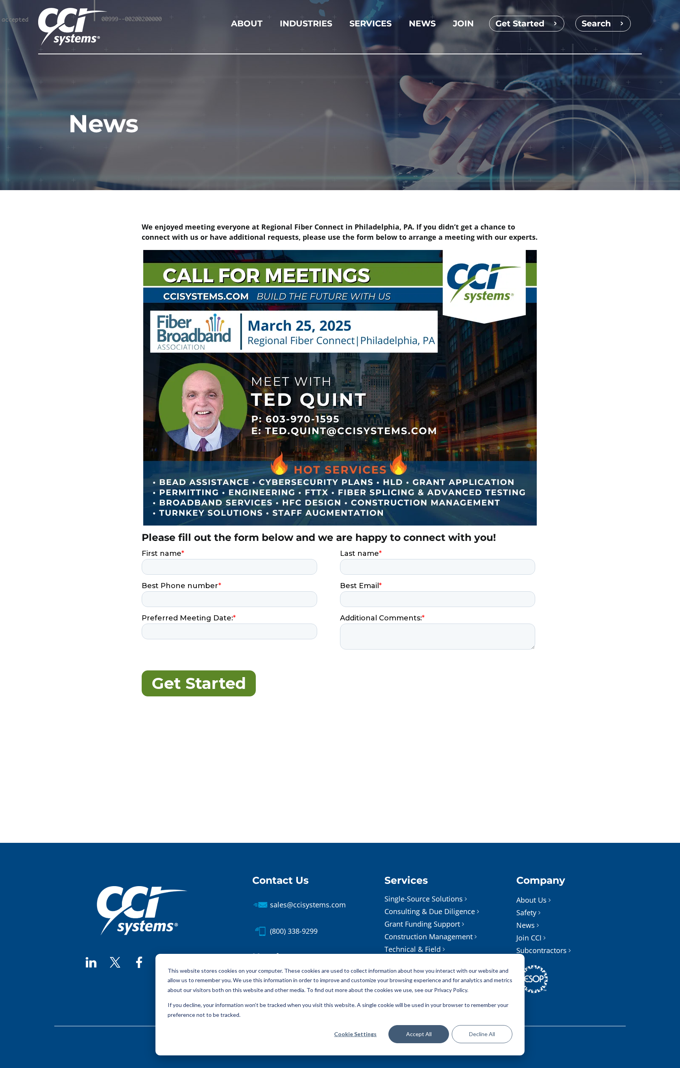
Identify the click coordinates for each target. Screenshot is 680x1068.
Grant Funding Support (422, 924)
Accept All (419, 1034)
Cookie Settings (355, 1034)
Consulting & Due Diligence (429, 911)
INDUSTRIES (306, 23)
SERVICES (370, 23)
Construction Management (428, 936)
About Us (531, 900)
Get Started (520, 23)
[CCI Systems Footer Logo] (142, 889)
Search (596, 23)
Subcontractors (541, 950)
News (525, 925)
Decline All (482, 1034)
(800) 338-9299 (294, 931)
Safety (526, 912)
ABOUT (246, 23)
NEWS (422, 23)
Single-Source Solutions (423, 898)
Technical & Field (412, 949)
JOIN (463, 23)
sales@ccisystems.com (308, 904)
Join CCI (528, 937)
